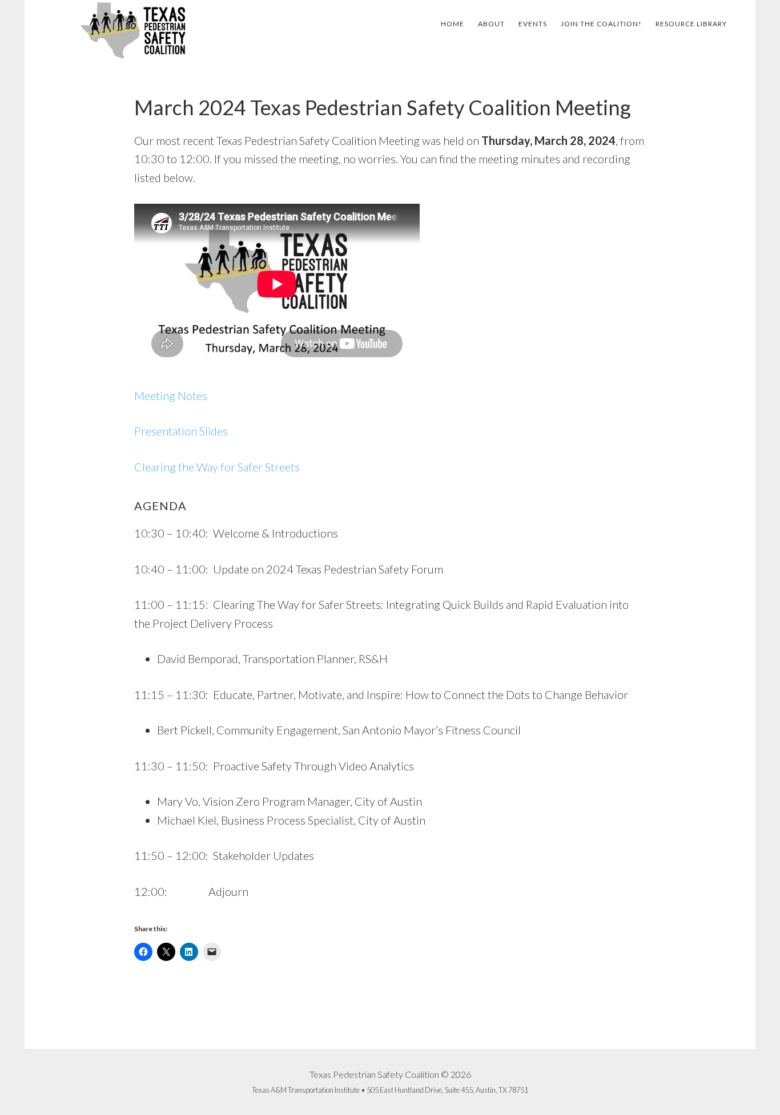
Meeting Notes (170, 395)
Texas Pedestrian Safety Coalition (133, 30)
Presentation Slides (181, 431)
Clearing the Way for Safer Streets (217, 467)
